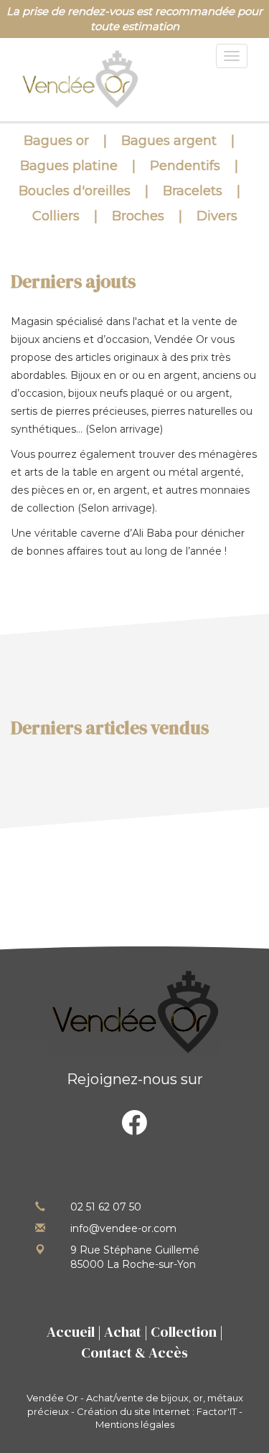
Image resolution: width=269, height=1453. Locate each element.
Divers (217, 216)
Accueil (71, 1332)
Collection (184, 1332)
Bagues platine (69, 166)
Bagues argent (169, 141)
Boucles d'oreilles (75, 191)
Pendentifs (185, 166)
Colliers (56, 216)
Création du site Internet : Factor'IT (157, 1411)
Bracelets (192, 191)
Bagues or (56, 141)
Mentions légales (134, 1424)
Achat (122, 1332)
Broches (138, 216)
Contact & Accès (134, 1353)
